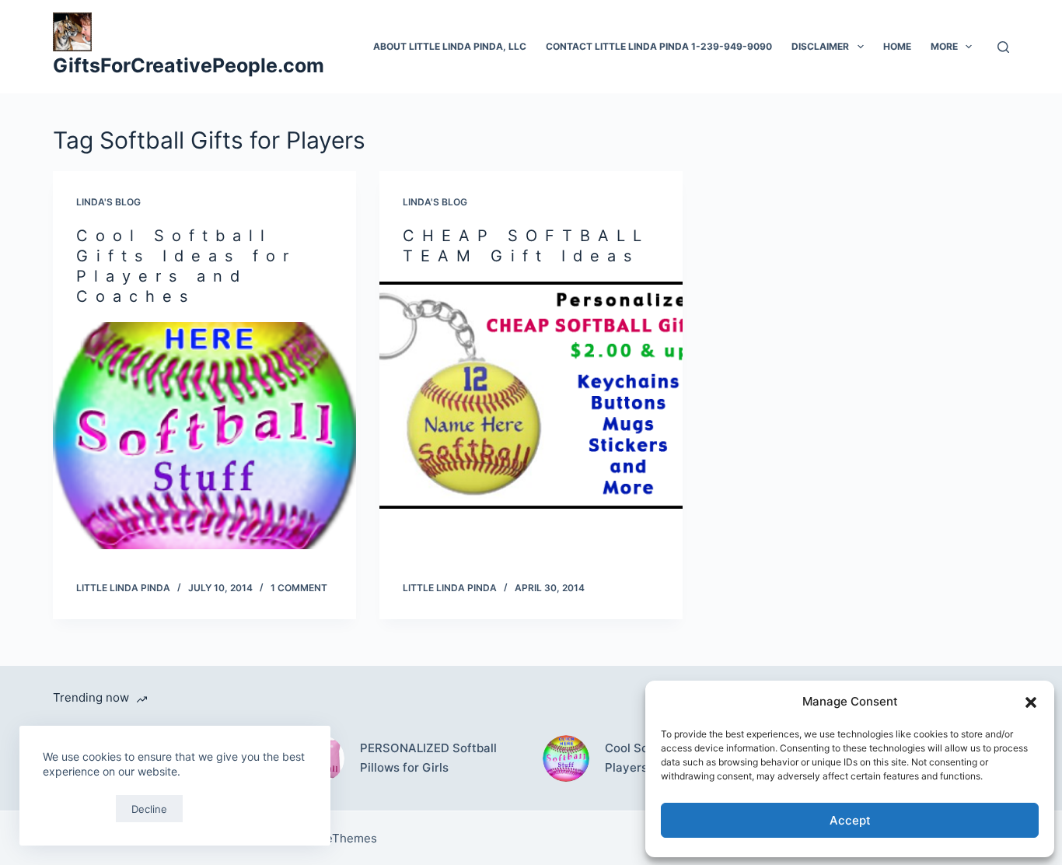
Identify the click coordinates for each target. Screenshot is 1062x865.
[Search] (1003, 47)
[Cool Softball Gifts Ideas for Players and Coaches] (204, 435)
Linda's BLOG (108, 202)
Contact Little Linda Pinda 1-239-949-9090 (659, 46)
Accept (850, 820)
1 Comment (299, 588)
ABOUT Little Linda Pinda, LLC (449, 46)
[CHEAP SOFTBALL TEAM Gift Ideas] (531, 395)
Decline (149, 809)
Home (897, 46)
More (944, 46)
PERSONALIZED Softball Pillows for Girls (428, 758)
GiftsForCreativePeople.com (188, 65)
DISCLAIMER (820, 46)
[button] (1031, 702)
